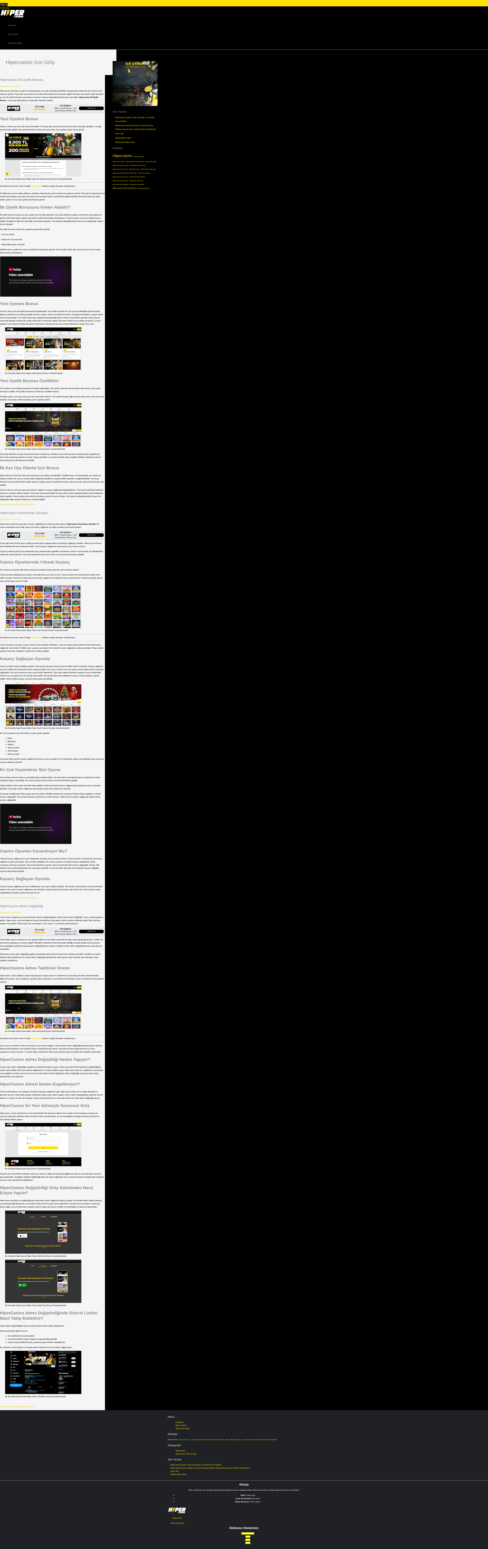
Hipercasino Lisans (144, 173)
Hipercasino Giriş (151, 161)
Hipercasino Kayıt (134, 169)
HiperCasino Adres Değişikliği (21, 906)
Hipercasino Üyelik (143, 188)
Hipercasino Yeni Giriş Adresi (125, 188)
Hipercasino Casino (119, 161)
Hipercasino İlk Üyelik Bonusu (21, 80)
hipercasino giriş (177, 1523)
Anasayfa (12, 25)
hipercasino (177, 1518)
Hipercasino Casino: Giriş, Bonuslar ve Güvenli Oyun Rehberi (195, 1465)
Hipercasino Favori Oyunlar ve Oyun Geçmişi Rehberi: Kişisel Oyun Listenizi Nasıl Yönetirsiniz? (210, 1468)
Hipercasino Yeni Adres (137, 184)
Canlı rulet (119, 133)
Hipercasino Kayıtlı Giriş (148, 169)
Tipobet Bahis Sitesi (123, 138)
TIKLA (4, 4)
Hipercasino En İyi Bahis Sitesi (135, 161)
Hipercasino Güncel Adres (121, 165)
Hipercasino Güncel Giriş (137, 165)
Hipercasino (5, 86)
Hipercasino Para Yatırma (120, 177)
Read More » (18, 504)
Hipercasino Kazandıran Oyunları (24, 513)
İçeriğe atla (4, 8)
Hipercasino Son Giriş (136, 180)
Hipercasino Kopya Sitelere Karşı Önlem (125, 173)
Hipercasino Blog (15, 43)
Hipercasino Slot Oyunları (120, 180)
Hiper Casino (13, 34)
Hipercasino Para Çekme (137, 177)
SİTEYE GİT (91, 108)
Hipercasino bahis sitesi (125, 142)
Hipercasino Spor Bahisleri (121, 184)
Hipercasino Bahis (138, 156)
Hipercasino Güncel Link (120, 169)
